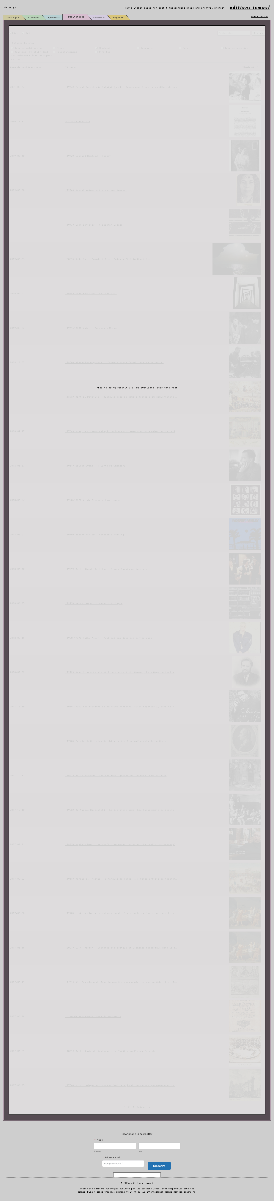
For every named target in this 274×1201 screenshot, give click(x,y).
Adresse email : (112, 1157)
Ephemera (54, 18)
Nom (141, 1151)
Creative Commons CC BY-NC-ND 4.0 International (133, 1192)
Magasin (118, 18)
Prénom (97, 1151)
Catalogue (12, 18)
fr (5, 8)
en (10, 8)
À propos (33, 18)
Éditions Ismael (142, 1183)
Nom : (98, 1139)
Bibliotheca (76, 17)
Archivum (99, 18)
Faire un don (259, 17)
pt (14, 8)
